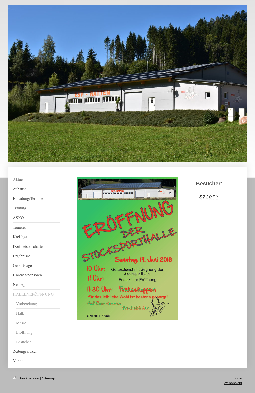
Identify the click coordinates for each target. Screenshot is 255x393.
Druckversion (28, 378)
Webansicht (233, 383)
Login (237, 378)
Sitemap (48, 378)
